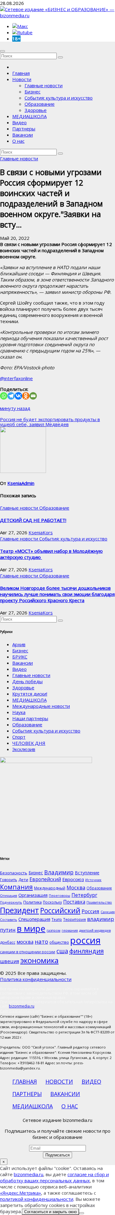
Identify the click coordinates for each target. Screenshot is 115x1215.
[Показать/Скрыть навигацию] (2, 51)
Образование (40, 104)
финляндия (86, 950)
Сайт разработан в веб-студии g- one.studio (39, 1011)
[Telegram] (11, 396)
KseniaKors (41, 532)
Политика (32, 902)
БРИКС (19, 657)
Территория (74, 919)
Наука (18, 712)
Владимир (59, 872)
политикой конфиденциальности (36, 1199)
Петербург (84, 894)
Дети (23, 879)
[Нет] (81, 1213)
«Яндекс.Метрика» (20, 1193)
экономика (39, 960)
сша (62, 951)
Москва (76, 887)
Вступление (87, 873)
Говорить (8, 879)
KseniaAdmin (20, 483)
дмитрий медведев (95, 930)
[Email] (33, 396)
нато (41, 941)
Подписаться (57, 1155)
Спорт (18, 737)
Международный (49, 888)
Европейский (45, 879)
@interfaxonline (16, 378)
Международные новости (41, 706)
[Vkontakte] (18, 396)
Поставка (74, 901)
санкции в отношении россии (27, 951)
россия (85, 940)
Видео (19, 122)
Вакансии (22, 135)
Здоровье (36, 110)
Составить (8, 919)
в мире (31, 928)
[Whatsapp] (3, 396)
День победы (27, 681)
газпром (53, 930)
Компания (16, 887)
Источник (93, 880)
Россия (90, 911)
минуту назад (15, 408)
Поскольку (52, 902)
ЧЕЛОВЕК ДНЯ (28, 743)
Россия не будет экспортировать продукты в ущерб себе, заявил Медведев (50, 421)
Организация (33, 895)
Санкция (108, 912)
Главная (21, 73)
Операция (8, 895)
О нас (18, 141)
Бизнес (32, 91)
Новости (21, 79)
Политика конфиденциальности (35, 979)
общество (59, 942)
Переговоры (59, 895)
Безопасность (13, 873)
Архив (18, 644)
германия (70, 930)
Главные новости (44, 85)
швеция (9, 961)
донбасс (7, 942)
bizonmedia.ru (21, 1006)
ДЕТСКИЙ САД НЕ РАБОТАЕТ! (33, 520)
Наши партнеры (30, 718)
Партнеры (23, 128)
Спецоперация (34, 919)
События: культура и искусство (59, 98)
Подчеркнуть (11, 902)
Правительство (99, 902)
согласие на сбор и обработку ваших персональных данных (54, 1177)
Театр (57, 919)
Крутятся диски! (29, 694)
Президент (19, 910)
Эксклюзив (23, 749)
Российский (60, 910)
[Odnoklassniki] (25, 396)
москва (25, 941)
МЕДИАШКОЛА (29, 116)
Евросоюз (73, 879)
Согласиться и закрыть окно (50, 1211)
